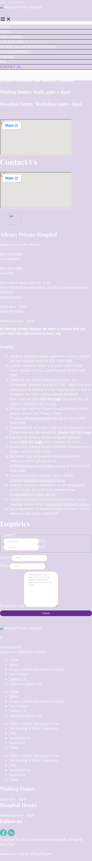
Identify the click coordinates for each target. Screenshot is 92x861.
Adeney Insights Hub (25, 684)
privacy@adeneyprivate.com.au (38, 418)
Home (5, 26)
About (5, 31)
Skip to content (12, 2)
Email (6, 557)
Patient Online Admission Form (28, 46)
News (13, 747)
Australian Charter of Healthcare (25, 854)
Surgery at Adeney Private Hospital (36, 669)
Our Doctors (12, 42)
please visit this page (74, 432)
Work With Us (20, 738)
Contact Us (10, 66)
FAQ (3, 62)
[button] (5, 19)
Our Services (11, 37)
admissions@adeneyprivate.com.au (37, 465)
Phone (5, 565)
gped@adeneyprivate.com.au (32, 494)
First (42, 540)
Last (42, 546)
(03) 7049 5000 (11, 254)
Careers (7, 57)
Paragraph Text (12, 605)
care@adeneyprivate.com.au (67, 504)
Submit (46, 613)
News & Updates (14, 51)
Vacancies (17, 743)
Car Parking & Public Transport (33, 728)
